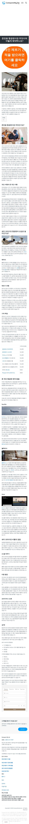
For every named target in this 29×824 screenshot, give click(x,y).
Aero (25, 252)
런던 (5, 269)
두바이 (12, 470)
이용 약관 (4, 786)
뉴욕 (18, 268)
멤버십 (3, 444)
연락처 (3, 783)
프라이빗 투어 (5, 771)
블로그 (3, 776)
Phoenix (4, 373)
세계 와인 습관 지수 (7, 795)
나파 (3, 361)
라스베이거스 (11, 373)
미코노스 (4, 355)
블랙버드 (4, 463)
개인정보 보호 (5, 790)
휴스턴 (7, 370)
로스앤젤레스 (5, 358)
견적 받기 (22, 729)
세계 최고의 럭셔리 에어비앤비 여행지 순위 (13, 800)
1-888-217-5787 (9, 740)
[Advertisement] (14, 20)
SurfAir (3, 417)
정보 (3, 780)
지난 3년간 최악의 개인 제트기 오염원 (11, 798)
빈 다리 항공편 (9, 480)
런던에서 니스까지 (7, 352)
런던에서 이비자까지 (7, 349)
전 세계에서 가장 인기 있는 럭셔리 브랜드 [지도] (14, 797)
